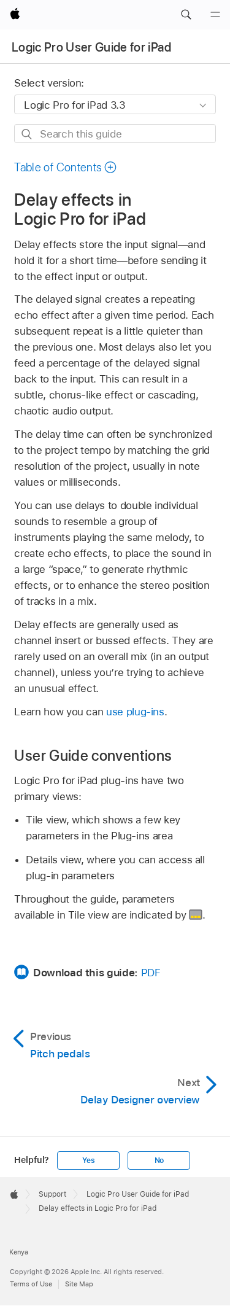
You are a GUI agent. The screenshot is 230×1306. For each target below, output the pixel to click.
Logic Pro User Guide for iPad (91, 47)
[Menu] (215, 14)
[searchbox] (114, 133)
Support (52, 1194)
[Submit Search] (27, 134)
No (159, 1160)
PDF (151, 972)
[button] (186, 14)
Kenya (18, 1252)
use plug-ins (135, 711)
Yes (88, 1160)
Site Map (79, 1284)
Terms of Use (31, 1284)
